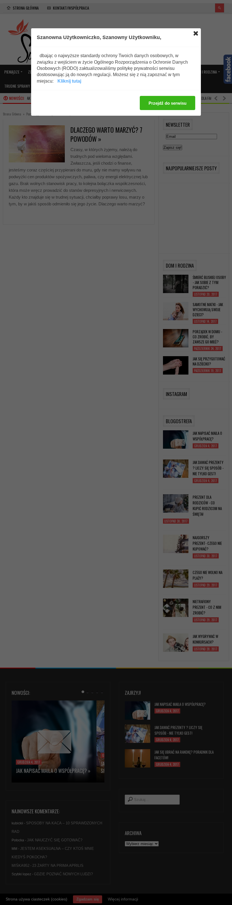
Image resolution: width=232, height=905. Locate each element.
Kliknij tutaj (69, 81)
